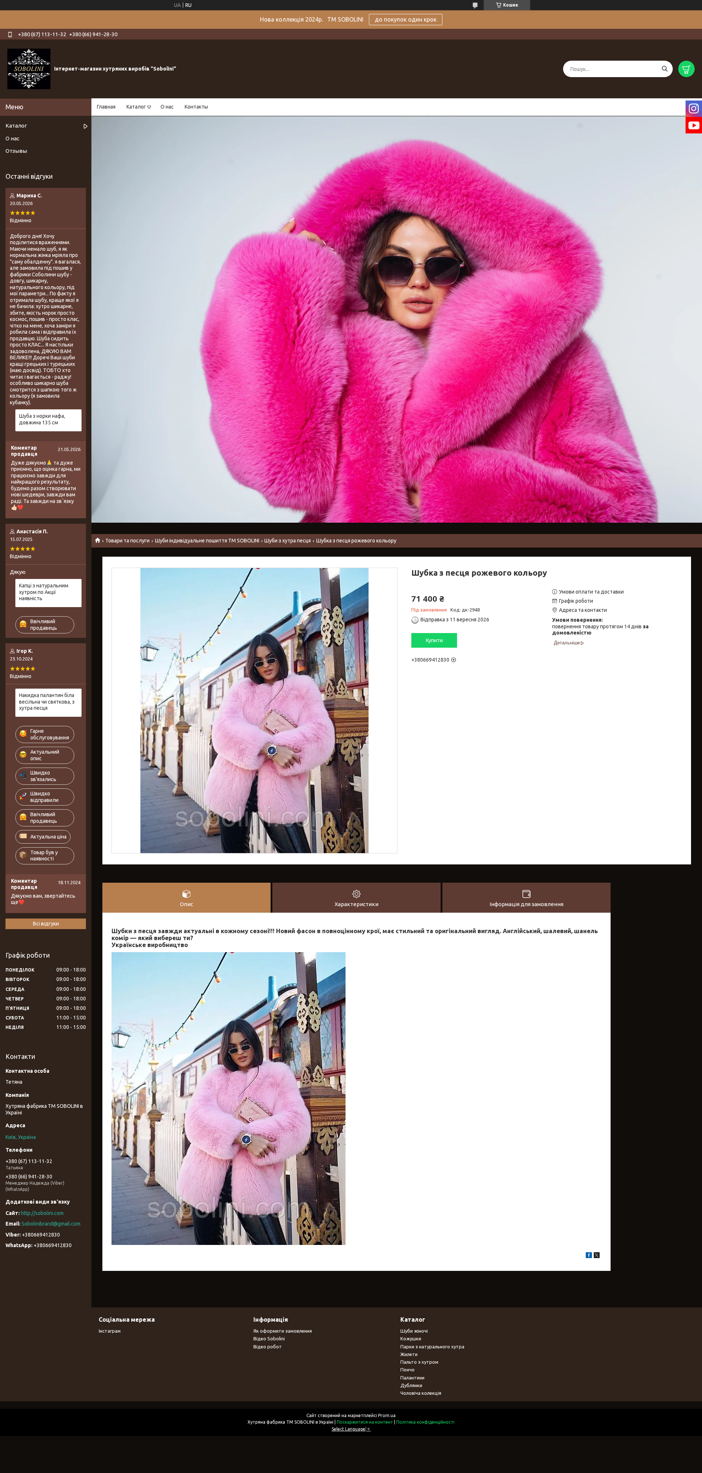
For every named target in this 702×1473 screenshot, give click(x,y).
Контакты (196, 107)
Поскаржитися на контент (365, 1422)
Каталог (136, 107)
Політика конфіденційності (425, 1422)
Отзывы (16, 151)
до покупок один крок (406, 19)
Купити (434, 640)
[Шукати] (664, 69)
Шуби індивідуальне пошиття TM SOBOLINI (207, 541)
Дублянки (411, 1385)
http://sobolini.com (42, 1213)
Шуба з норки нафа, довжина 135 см (42, 419)
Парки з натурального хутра (432, 1346)
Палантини (412, 1377)
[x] (597, 1256)
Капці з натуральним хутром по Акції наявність (43, 592)
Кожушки (410, 1338)
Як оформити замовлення (282, 1330)
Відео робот (267, 1346)
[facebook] (589, 1256)
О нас (167, 107)
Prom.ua (387, 1415)
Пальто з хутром (419, 1361)
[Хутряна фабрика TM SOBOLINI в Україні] (28, 69)
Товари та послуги (127, 541)
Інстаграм (110, 1330)
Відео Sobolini (269, 1338)
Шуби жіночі (414, 1330)
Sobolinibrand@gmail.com (51, 1224)
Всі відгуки (46, 924)
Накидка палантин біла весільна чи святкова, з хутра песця (47, 701)
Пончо (407, 1369)
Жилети (409, 1354)
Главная (106, 107)
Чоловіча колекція (420, 1393)
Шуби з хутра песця (287, 541)
